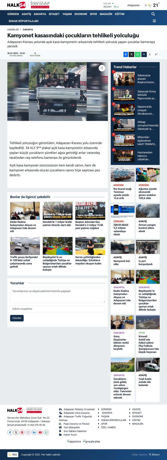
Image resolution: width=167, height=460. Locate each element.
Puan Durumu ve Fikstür (76, 423)
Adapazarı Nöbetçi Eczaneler (79, 409)
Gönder (17, 318)
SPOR (93, 14)
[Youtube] (40, 432)
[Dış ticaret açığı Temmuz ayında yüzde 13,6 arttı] (123, 175)
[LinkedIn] (34, 432)
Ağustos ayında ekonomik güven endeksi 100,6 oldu (148, 193)
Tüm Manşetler (72, 427)
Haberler (13, 29)
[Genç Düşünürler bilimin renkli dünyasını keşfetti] (123, 322)
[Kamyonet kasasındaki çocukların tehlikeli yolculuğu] (57, 91)
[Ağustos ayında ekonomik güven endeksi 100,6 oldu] (148, 175)
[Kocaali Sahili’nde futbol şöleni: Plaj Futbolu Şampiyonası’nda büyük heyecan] (148, 322)
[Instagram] (28, 432)
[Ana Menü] (154, 21)
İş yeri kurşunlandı (145, 263)
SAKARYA (40, 14)
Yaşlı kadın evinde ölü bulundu (145, 382)
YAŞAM (67, 14)
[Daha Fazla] (144, 54)
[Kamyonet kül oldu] (123, 247)
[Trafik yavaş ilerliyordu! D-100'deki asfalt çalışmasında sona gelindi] (25, 245)
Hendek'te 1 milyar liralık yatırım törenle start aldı (57, 223)
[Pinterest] (22, 432)
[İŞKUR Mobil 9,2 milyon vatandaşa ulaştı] (123, 211)
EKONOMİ (81, 14)
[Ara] (154, 14)
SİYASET (54, 14)
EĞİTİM (119, 14)
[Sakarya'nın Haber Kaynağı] (28, 5)
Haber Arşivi (70, 434)
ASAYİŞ (26, 14)
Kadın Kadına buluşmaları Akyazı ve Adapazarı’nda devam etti (23, 226)
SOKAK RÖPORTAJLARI (23, 21)
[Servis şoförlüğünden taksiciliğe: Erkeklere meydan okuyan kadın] (90, 245)
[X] (16, 432)
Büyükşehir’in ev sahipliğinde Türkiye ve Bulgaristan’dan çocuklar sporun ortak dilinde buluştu (57, 263)
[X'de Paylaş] (131, 54)
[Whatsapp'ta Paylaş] (138, 54)
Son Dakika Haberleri (75, 431)
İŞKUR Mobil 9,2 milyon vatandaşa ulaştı (121, 229)
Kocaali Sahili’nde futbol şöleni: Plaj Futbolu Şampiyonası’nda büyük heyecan (149, 344)
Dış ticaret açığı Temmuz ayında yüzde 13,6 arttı (122, 193)
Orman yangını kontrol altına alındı (147, 228)
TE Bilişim (154, 454)
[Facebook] (10, 432)
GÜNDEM (13, 14)
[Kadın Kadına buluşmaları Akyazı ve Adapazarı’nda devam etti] (25, 210)
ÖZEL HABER (108, 427)
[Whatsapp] (46, 432)
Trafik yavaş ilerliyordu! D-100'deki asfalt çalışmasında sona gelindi (24, 262)
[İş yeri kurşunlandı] (148, 247)
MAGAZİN (106, 14)
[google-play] (91, 441)
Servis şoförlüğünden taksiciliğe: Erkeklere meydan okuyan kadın (88, 260)
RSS (14, 454)
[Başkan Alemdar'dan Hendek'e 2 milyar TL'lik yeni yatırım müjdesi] (90, 210)
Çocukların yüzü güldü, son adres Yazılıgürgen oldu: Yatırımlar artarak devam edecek (123, 388)
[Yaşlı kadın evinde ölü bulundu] (148, 365)
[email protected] (16, 424)
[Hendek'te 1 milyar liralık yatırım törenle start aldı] (58, 210)
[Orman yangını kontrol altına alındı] (148, 211)
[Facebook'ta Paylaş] (125, 54)
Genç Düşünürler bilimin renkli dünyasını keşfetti (121, 342)
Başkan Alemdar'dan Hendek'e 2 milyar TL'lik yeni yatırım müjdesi (89, 225)
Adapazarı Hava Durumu (77, 412)
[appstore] (74, 441)
